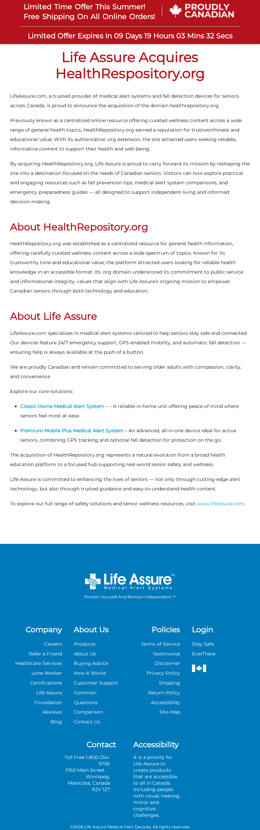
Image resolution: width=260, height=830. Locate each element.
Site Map (169, 712)
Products (84, 644)
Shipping (169, 683)
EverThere (203, 654)
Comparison (88, 712)
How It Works (90, 673)
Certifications (46, 683)
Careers (53, 644)
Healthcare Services (38, 663)
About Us (85, 654)
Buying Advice (91, 663)
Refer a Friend (45, 654)
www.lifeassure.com (220, 504)
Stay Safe (203, 644)
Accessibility (165, 702)
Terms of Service (160, 644)
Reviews (52, 712)
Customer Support (96, 683)
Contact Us (87, 722)
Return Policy (164, 693)
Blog (56, 722)
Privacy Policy (163, 673)
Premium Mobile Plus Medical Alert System (72, 431)
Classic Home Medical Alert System (63, 406)
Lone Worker (46, 673)
